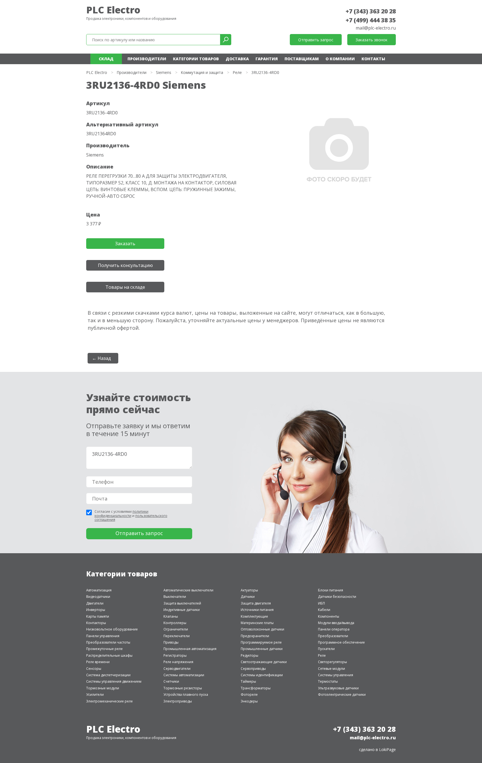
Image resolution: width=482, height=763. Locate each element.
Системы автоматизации (183, 675)
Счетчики (171, 681)
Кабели (324, 609)
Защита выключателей (182, 603)
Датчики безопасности (337, 596)
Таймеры (248, 681)
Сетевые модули (331, 668)
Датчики (248, 596)
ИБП (321, 603)
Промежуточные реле (104, 648)
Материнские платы (257, 622)
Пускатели (326, 648)
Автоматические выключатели (188, 590)
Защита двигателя (256, 603)
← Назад (101, 358)
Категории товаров (196, 58)
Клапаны (170, 616)
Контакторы (96, 622)
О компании (340, 58)
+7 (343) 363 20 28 (371, 11)
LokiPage (387, 749)
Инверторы (95, 609)
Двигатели (94, 603)
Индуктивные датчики (181, 609)
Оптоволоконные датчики (262, 629)
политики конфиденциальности (121, 513)
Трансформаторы (256, 688)
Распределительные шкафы (109, 655)
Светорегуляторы (332, 661)
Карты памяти (97, 616)
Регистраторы (175, 655)
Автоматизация (99, 590)
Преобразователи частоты (108, 642)
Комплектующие (254, 616)
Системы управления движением (113, 681)
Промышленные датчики (262, 648)
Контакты (373, 58)
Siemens (163, 72)
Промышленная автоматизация (189, 648)
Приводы (171, 642)
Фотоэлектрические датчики (342, 694)
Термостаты (328, 681)
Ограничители (175, 629)
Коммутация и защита (202, 72)
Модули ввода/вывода (336, 622)
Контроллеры (174, 622)
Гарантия (267, 58)
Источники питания (257, 609)
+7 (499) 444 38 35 (371, 20)
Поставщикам (302, 58)
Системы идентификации (262, 675)
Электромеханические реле (109, 701)
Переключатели (176, 636)
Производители (146, 58)
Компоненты (328, 616)
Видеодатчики (98, 596)
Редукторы (249, 655)
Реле (237, 72)
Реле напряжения (178, 661)
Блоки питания (330, 590)
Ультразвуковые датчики (338, 688)
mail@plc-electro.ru (376, 28)
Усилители (95, 694)
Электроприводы (177, 701)
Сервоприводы (253, 668)
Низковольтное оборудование (112, 629)
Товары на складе (125, 287)
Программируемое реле (261, 642)
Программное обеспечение (341, 642)
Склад (106, 58)
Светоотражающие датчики (264, 661)
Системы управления (335, 675)
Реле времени (98, 661)
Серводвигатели (177, 668)
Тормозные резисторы (182, 688)
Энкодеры (249, 701)
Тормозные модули (102, 688)
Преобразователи (333, 636)
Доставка (237, 58)
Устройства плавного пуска (185, 694)
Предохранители (255, 636)
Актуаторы (249, 590)
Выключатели (174, 596)
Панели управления (102, 636)
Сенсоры (93, 668)
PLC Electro (113, 9)
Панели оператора (334, 629)
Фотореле (249, 694)
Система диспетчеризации (108, 675)
